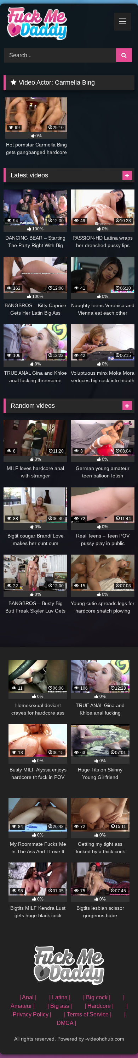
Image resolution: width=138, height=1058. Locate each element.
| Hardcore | (99, 1006)
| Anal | (27, 997)
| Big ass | (59, 1006)
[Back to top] (116, 1037)
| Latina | (59, 997)
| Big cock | (96, 997)
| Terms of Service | (87, 1014)
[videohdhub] (57, 25)
